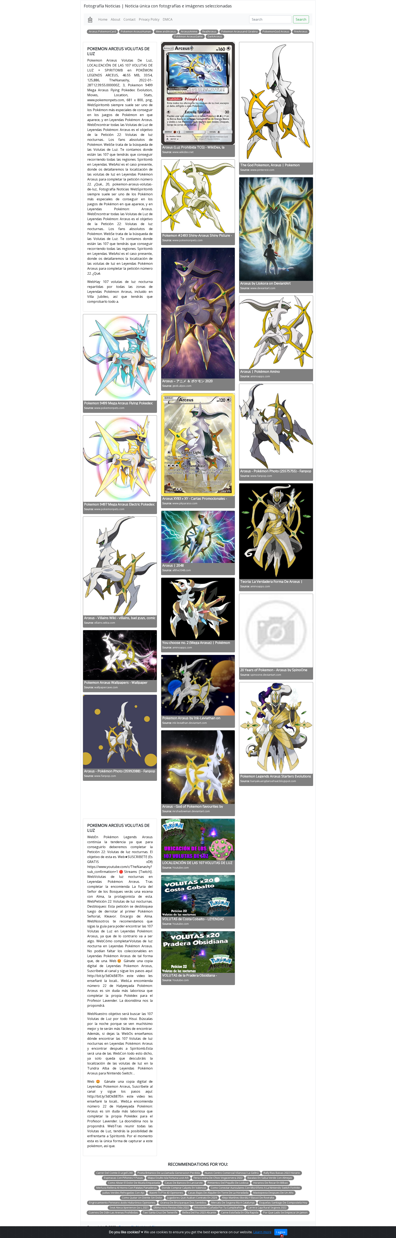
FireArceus (300, 31)
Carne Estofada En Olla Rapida (239, 1212)
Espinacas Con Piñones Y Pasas (123, 1178)
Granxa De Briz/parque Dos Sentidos (183, 1202)
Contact (130, 19)
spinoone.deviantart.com (265, 675)
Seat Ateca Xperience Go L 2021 (129, 1207)
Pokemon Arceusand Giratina (239, 31)
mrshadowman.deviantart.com (191, 811)
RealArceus (209, 31)
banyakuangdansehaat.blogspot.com (273, 781)
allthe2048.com (181, 570)
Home (102, 19)
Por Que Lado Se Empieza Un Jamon (285, 1212)
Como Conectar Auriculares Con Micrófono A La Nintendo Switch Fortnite (255, 1187)
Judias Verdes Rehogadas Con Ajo (123, 1192)
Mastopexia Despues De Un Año (273, 1192)
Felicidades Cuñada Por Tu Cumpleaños (218, 1207)
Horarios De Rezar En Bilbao (270, 1183)
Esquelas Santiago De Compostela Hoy (283, 1202)
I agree (280, 1232)
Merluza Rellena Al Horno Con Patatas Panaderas (126, 1187)
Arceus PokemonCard (102, 31)
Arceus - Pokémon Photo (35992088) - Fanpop (119, 771)
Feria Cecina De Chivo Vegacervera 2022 (218, 1178)
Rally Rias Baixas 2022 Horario (282, 1173)
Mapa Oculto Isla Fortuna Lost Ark (168, 1178)
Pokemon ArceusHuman (136, 31)
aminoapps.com (182, 647)
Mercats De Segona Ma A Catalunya (233, 1202)
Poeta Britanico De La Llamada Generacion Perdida (169, 1173)
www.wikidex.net (182, 152)
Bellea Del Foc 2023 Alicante (199, 1212)
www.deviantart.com (262, 288)
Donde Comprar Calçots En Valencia (184, 1187)
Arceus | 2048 (173, 565)
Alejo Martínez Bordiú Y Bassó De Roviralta (248, 1197)
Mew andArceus (166, 31)
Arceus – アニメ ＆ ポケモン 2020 (187, 381)
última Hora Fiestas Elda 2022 (171, 1207)
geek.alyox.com (181, 386)
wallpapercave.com (106, 687)
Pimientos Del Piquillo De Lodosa (228, 1183)
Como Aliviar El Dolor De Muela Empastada (134, 1183)
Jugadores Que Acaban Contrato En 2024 (192, 1197)
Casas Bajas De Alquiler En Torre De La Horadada (218, 1192)
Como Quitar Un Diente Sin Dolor (142, 1197)
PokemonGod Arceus (276, 31)
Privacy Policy (149, 19)
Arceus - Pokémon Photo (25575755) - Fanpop (275, 471)
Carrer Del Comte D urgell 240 (114, 1173)
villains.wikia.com (104, 622)
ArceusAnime (189, 31)
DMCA (167, 19)
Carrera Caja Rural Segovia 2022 (267, 1207)
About (115, 19)
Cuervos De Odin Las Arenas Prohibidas (113, 1212)
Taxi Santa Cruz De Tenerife (160, 1212)
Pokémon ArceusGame (188, 36)
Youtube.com (180, 867)
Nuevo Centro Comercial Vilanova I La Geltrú (232, 1173)
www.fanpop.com (105, 776)
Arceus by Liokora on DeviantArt (265, 283)
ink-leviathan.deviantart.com (189, 723)
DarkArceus (215, 36)
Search (301, 19)
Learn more (262, 1232)
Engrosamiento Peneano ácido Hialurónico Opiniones (122, 1202)
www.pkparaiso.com (184, 503)
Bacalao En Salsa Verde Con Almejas (270, 1178)
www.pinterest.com (262, 170)
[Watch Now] (198, 839)
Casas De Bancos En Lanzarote (184, 1183)
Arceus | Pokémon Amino (260, 371)
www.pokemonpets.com (109, 408)
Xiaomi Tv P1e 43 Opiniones (166, 1192)
